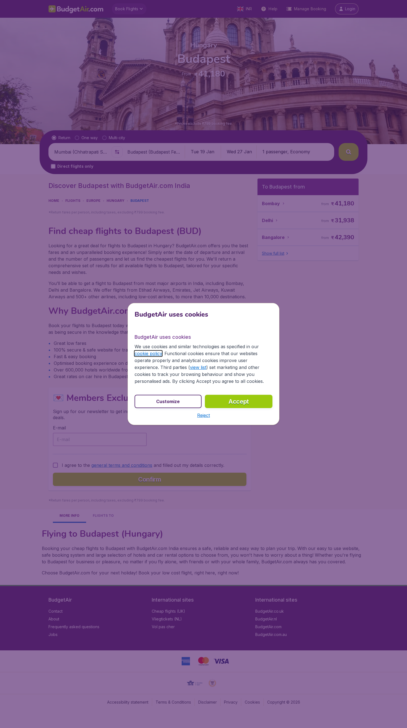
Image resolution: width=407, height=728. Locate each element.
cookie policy (148, 353)
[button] (203, 415)
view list (198, 367)
